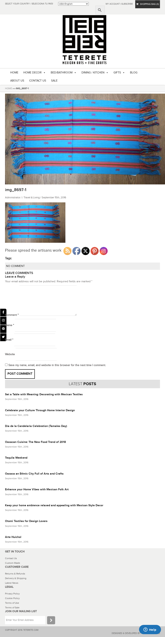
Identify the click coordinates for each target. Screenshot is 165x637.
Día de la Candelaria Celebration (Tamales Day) (36, 426)
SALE (54, 80)
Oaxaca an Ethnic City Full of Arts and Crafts (34, 473)
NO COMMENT (15, 266)
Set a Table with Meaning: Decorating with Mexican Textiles (44, 394)
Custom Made (12, 563)
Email (9, 339)
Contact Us (11, 558)
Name (9, 325)
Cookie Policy (12, 598)
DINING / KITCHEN (92, 72)
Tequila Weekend (16, 457)
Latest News (11, 583)
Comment (12, 315)
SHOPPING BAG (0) (148, 4)
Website (10, 354)
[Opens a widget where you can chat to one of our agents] (150, 630)
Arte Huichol (13, 537)
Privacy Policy (12, 593)
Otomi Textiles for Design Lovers (26, 521)
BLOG (133, 72)
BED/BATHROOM (61, 72)
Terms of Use (12, 602)
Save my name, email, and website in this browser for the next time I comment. (57, 365)
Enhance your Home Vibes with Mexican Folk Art (37, 489)
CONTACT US (37, 80)
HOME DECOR (32, 72)
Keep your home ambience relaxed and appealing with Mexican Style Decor (54, 505)
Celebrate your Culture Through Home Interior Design (40, 410)
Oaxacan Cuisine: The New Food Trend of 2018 (35, 442)
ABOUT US (17, 80)
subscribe (127, 4)
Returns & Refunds (15, 573)
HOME (14, 72)
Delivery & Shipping (15, 578)
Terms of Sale (12, 607)
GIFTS (117, 72)
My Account (113, 4)
